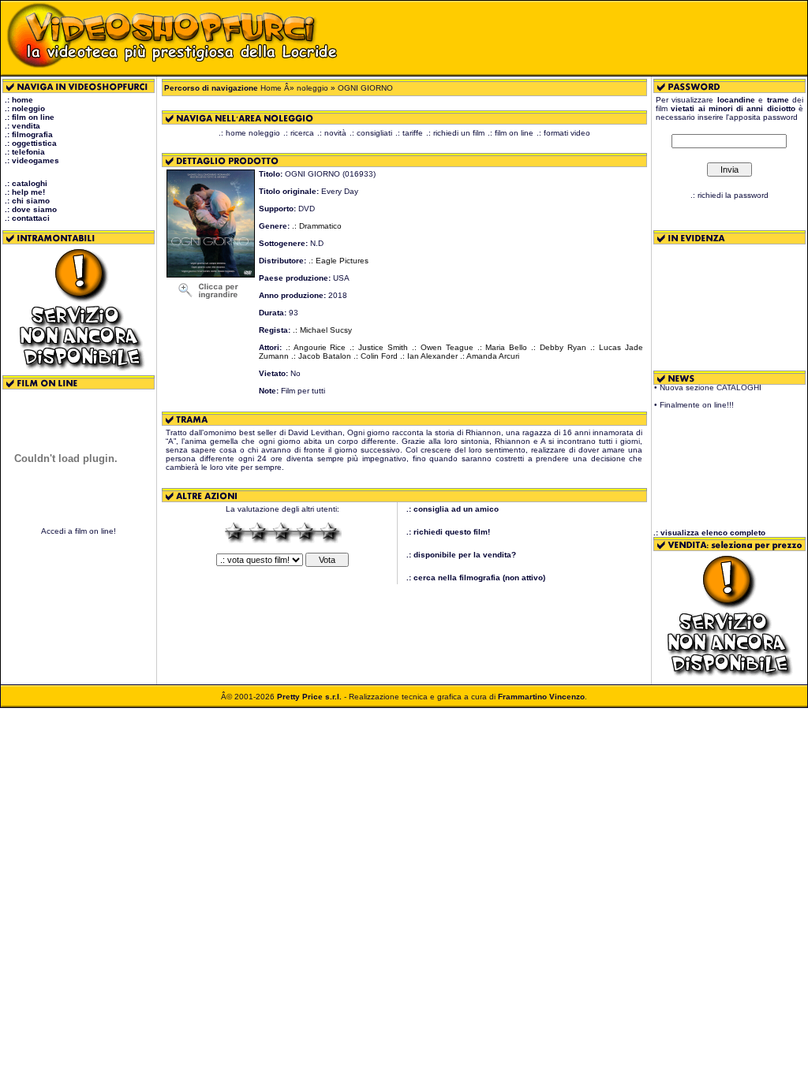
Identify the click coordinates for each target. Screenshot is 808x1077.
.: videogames (32, 160)
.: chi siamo (27, 200)
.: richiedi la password (729, 195)
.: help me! (25, 192)
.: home (19, 99)
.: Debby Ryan (558, 347)
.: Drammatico (317, 226)
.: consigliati (371, 133)
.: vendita (22, 125)
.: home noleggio (249, 133)
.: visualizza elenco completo (709, 532)
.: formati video (563, 133)
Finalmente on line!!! (697, 401)
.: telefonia (25, 151)
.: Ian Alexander (429, 356)
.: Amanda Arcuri (489, 356)
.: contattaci (27, 218)
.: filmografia (29, 134)
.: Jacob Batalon (321, 356)
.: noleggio (25, 108)
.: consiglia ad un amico (452, 509)
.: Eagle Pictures (338, 260)
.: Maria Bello (502, 347)
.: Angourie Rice (316, 347)
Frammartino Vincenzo (541, 696)
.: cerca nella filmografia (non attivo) (475, 577)
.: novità (331, 133)
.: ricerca (298, 133)
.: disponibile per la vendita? (461, 554)
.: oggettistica (31, 143)
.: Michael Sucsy (322, 330)
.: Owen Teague (442, 347)
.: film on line (29, 117)
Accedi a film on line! (78, 531)
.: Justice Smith (379, 347)
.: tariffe (409, 133)
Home (271, 88)
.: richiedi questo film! (448, 531)
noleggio (312, 88)
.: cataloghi (26, 183)
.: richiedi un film (455, 133)
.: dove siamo (31, 209)
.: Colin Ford (376, 356)
